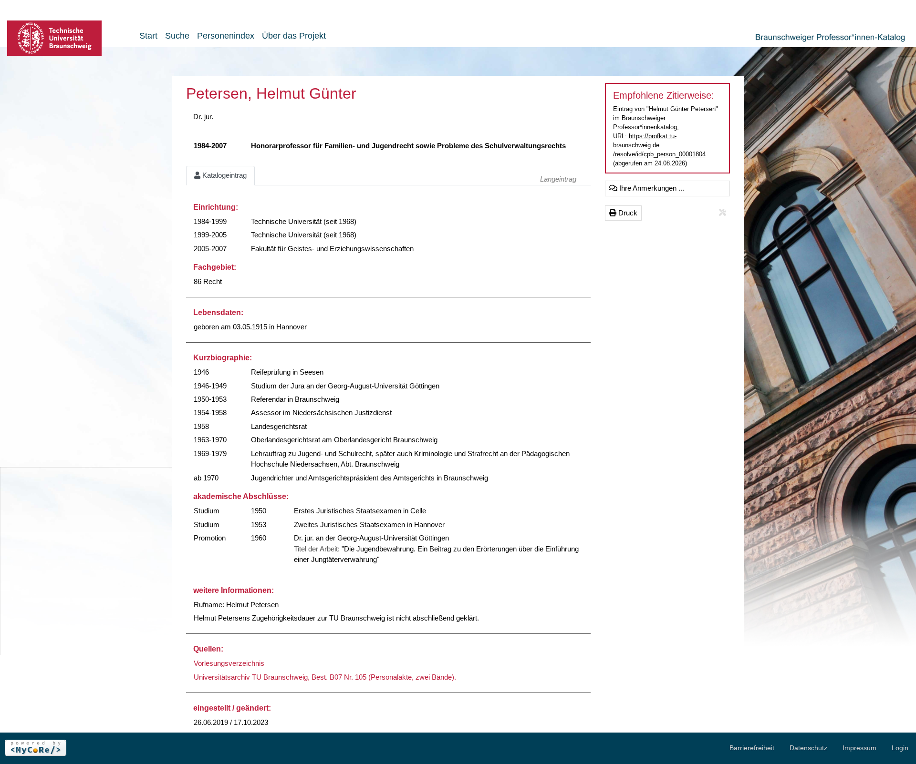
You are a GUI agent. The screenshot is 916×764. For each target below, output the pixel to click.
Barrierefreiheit (751, 748)
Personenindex (225, 36)
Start (148, 36)
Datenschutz (808, 748)
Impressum (859, 748)
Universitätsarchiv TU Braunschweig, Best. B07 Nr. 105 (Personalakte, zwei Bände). (325, 677)
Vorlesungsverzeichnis (229, 663)
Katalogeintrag (223, 175)
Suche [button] (177, 36)
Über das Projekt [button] (294, 36)
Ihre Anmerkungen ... (650, 188)
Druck (626, 213)
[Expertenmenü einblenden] (722, 212)
